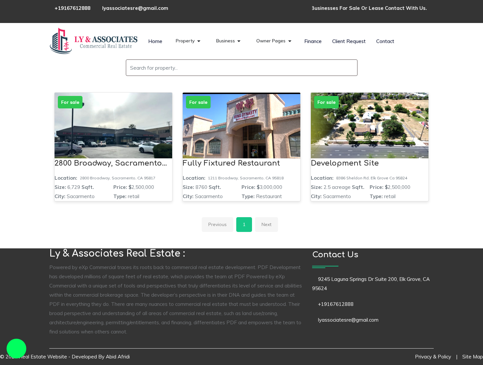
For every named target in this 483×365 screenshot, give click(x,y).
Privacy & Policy (433, 357)
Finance (313, 41)
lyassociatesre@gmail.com (135, 8)
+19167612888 (72, 8)
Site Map (472, 357)
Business (226, 41)
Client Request (349, 41)
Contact (385, 41)
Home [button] (155, 41)
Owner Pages (271, 41)
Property (186, 41)
